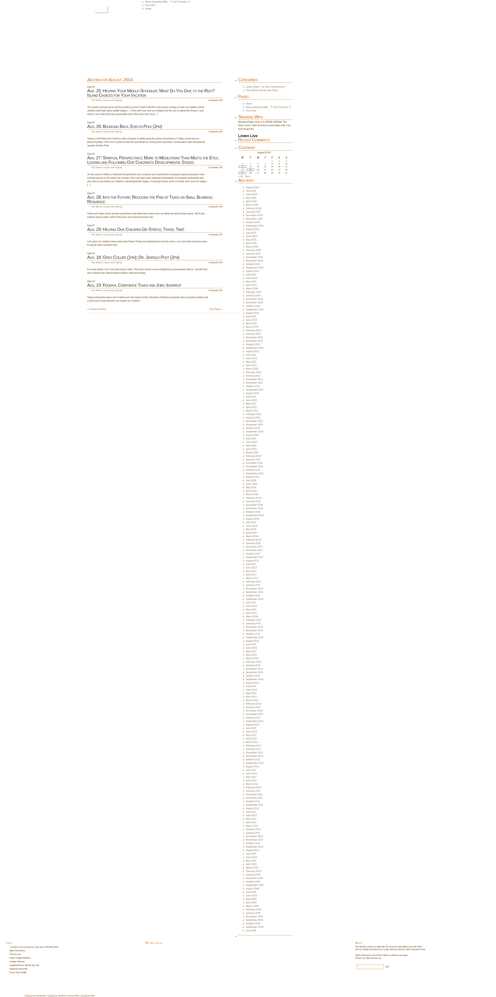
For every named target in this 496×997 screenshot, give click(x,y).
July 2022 (251, 355)
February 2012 (253, 787)
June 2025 (251, 236)
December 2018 (254, 505)
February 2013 (253, 745)
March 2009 (252, 906)
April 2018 (251, 532)
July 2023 (251, 316)
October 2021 (253, 386)
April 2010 (251, 864)
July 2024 (251, 274)
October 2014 (253, 675)
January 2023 (253, 334)
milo (59, 996)
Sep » (248, 176)
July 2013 (251, 728)
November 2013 (254, 714)
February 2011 (253, 829)
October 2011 (253, 801)
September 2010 (255, 846)
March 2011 (252, 826)
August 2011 (252, 808)
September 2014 (255, 679)
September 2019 (255, 473)
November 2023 (254, 302)
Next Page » (215, 309)
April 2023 (251, 323)
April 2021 (251, 407)
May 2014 (251, 693)
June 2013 (251, 731)
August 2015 (252, 641)
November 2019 (254, 466)
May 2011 (251, 819)
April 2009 (251, 902)
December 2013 (254, 710)
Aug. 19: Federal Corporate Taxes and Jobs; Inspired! (134, 285)
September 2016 (255, 599)
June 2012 (251, 773)
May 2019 (251, 487)
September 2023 (255, 309)
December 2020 (254, 421)
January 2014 (253, 707)
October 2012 (253, 759)
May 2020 (251, 445)
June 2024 (251, 278)
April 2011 (251, 822)
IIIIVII (63, 996)
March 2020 (252, 452)
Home (101, 9)
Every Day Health (18, 972)
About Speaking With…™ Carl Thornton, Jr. (167, 1)
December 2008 (254, 916)
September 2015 (255, 637)
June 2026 (251, 194)
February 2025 (253, 250)
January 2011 (253, 832)
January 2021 (253, 417)
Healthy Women (17, 961)
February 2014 (253, 703)
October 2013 (253, 717)
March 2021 (252, 410)
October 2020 (253, 428)
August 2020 (252, 435)
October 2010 (253, 843)
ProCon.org (15, 954)
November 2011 (254, 798)
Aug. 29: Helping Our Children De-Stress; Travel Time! (135, 229)
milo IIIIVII (417, 946)
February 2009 (253, 909)
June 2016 (251, 606)
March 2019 (252, 494)
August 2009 (252, 888)
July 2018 (251, 522)
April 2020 (251, 449)
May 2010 (251, 860)
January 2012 (253, 791)
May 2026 (251, 198)
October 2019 (253, 470)
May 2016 (251, 609)
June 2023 (251, 320)
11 (242, 167)
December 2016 (254, 588)
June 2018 (251, 525)
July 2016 (251, 602)
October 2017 (253, 553)
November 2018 (254, 508)
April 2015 (251, 655)
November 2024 (254, 260)
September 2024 (255, 267)
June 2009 (251, 895)
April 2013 (251, 738)
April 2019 (251, 491)
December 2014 (254, 669)
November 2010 (254, 839)
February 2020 (253, 456)
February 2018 (253, 539)
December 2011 (254, 794)
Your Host (150, 5)
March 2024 (252, 288)
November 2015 (254, 630)
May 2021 (251, 403)
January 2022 (253, 375)
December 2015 (254, 627)
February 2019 (253, 498)
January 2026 (253, 211)
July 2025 (251, 232)
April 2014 (251, 696)
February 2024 (253, 292)
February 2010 (253, 871)
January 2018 (253, 543)
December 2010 (254, 836)
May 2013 (251, 735)
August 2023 (252, 313)
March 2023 (252, 327)
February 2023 (253, 330)
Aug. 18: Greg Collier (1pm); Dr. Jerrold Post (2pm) (133, 257)
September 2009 (255, 885)
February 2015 (253, 662)
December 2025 (254, 215)
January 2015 (253, 665)
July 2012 (251, 770)
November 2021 (254, 382)
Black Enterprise (17, 950)
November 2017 (254, 550)
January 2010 (253, 874)
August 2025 (252, 229)
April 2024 (251, 285)
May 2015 (251, 651)
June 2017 (251, 567)
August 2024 (252, 271)
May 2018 (251, 529)
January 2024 (253, 295)
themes (374, 958)
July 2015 (251, 644)
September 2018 (255, 515)
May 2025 (251, 239)
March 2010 (252, 867)
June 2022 (251, 358)
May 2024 (251, 281)
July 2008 (251, 930)
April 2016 (251, 613)
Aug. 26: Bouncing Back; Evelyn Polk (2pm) (124, 126)
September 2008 (255, 927)
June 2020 (251, 442)
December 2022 (254, 337)
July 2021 (251, 396)
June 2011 (251, 815)
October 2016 (253, 595)
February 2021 (253, 414)
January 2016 (253, 623)
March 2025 (252, 246)
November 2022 (254, 341)
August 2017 (252, 560)
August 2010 (252, 850)
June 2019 (251, 484)
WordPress (41, 996)
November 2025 (254, 218)
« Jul (240, 176)
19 (250, 170)
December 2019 (254, 463)
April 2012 (251, 780)
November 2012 (254, 756)
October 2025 (253, 222)
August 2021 (252, 393)
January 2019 (253, 501)
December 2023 (254, 299)
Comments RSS (88, 996)
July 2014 (251, 686)
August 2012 (252, 766)
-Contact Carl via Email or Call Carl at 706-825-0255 (34, 947)
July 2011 (251, 812)
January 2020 (253, 459)
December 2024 (254, 257)
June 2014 (251, 689)
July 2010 (251, 853)
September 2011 (254, 805)
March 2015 (252, 658)
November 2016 (254, 592)
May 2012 (251, 777)
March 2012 (252, 784)
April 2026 (251, 201)
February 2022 (253, 372)
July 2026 (251, 191)
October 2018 (253, 512)
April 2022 (251, 365)
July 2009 (251, 892)
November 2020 (254, 424)
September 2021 (255, 389)
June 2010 (251, 857)
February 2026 (253, 208)
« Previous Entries (96, 309)
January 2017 (253, 585)
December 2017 (254, 546)
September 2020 (255, 431)
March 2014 (252, 700)
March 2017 (252, 578)
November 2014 (254, 672)
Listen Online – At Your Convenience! (265, 86)
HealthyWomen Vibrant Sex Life (24, 965)
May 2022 (251, 362)
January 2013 (253, 749)
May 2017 (251, 571)
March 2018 (252, 536)
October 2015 (253, 634)
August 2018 (252, 518)
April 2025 (251, 243)
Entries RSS (73, 996)
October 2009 (253, 881)
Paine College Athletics (20, 958)
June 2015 (251, 648)
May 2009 (251, 899)
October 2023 (253, 306)
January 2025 (253, 253)
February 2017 (253, 581)
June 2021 (251, 400)
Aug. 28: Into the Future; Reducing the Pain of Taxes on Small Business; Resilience (150, 199)
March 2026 (252, 205)
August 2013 (252, 724)
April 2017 (251, 574)
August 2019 (252, 477)
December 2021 (254, 379)
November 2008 (254, 920)
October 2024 (253, 264)
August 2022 (252, 351)
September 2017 (255, 557)
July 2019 (251, 480)
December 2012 (254, 752)
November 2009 (254, 878)
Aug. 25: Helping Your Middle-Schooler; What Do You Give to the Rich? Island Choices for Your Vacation (150, 93)
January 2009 (253, 913)
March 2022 (252, 368)
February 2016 (253, 620)
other (367, 958)
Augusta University (19, 969)
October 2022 (253, 344)
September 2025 (255, 225)
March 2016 (252, 616)
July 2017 (251, 564)
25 (242, 173)
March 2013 (252, 742)
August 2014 (252, 682)
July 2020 (251, 438)
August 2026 (252, 187)
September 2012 (255, 763)
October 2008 (253, 923)
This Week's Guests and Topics (106, 100)
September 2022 (255, 348)
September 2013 (255, 721)
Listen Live (248, 136)
